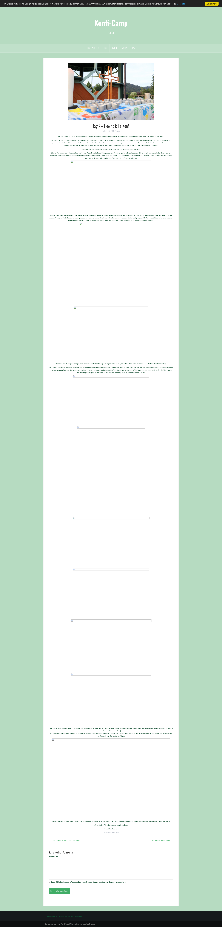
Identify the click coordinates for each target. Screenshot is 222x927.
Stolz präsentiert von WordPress (57, 924)
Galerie (114, 48)
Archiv (124, 48)
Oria (77, 924)
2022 (118, 832)
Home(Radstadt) (93, 48)
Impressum (51, 916)
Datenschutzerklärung (64, 916)
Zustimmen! (212, 3)
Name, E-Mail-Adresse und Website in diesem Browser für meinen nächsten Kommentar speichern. (88, 882)
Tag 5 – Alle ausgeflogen (161, 840)
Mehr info (181, 3)
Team (133, 48)
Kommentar (54, 856)
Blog (105, 48)
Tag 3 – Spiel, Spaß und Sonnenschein (66, 840)
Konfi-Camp (111, 22)
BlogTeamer (116, 131)
